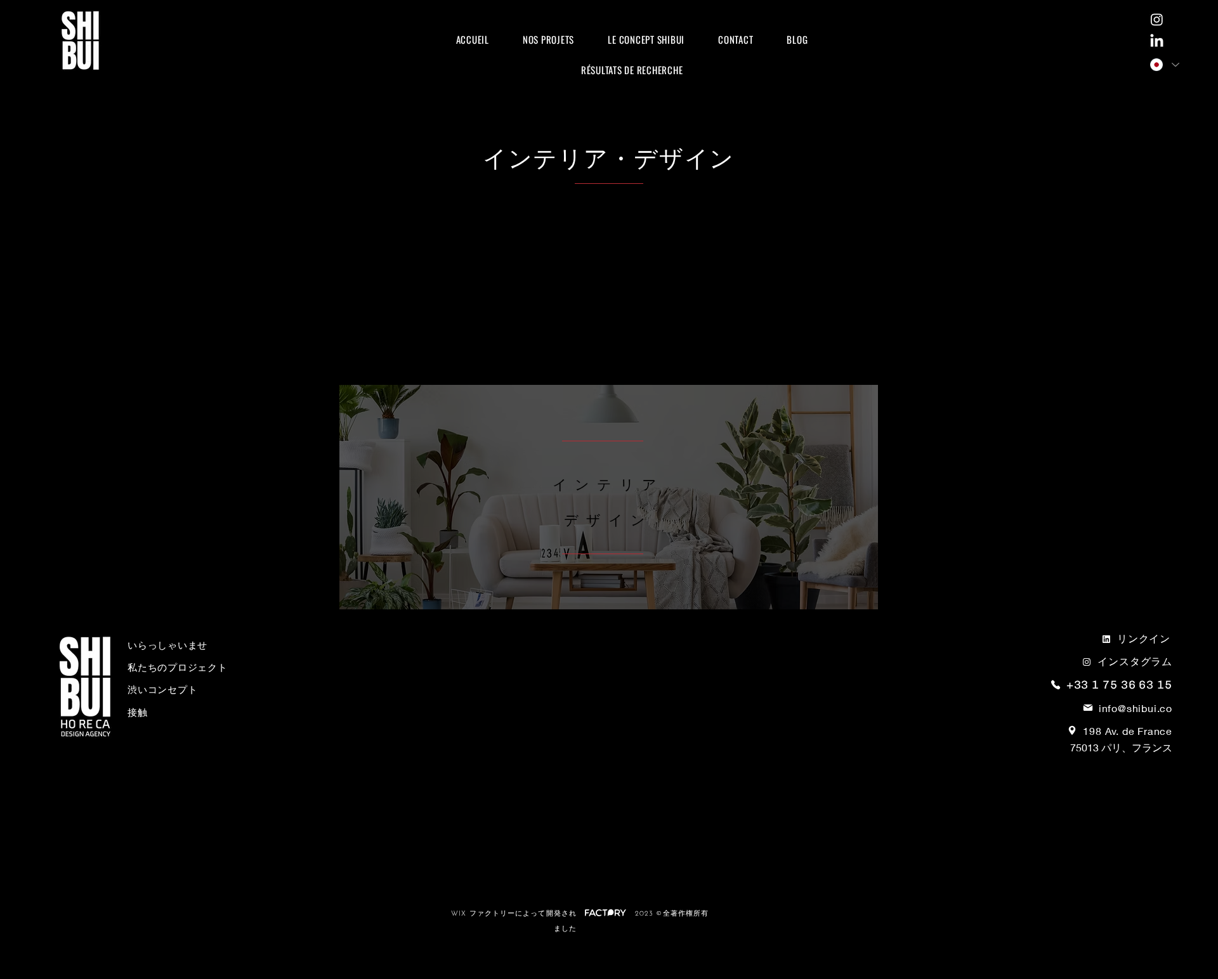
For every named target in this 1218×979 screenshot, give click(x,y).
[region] (608, 497)
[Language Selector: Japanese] (1164, 64)
